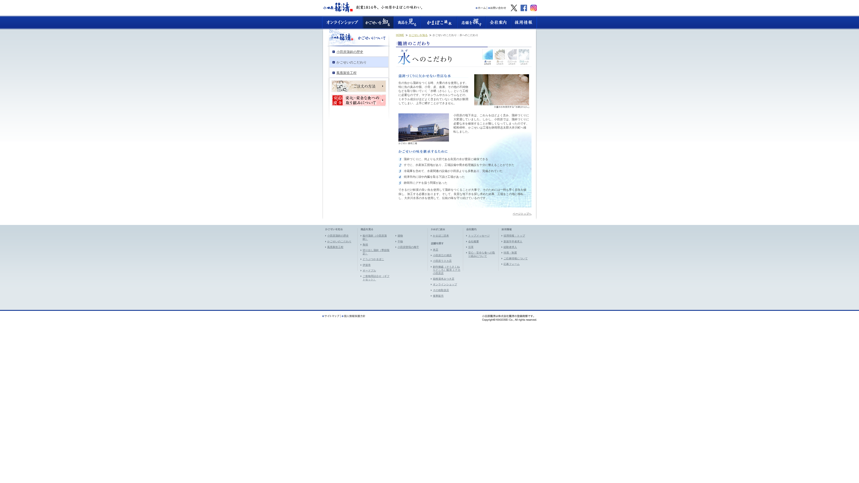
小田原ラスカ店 (442, 261)
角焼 (365, 244)
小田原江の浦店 (442, 255)
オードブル (369, 270)
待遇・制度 (510, 252)
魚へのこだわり (499, 57)
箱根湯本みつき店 (443, 278)
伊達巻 (367, 265)
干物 (400, 241)
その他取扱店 (441, 290)
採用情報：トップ (514, 235)
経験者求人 (510, 247)
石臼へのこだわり (511, 57)
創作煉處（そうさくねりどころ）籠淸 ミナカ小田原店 (446, 270)
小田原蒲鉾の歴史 (338, 235)
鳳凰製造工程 (335, 247)
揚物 (400, 235)
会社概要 (473, 241)
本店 (435, 249)
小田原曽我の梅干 (408, 247)
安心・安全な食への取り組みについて (481, 254)
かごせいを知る (418, 35)
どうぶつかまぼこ (373, 259)
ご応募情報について (516, 258)
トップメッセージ (479, 235)
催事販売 (438, 295)
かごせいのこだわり (339, 241)
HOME (400, 35)
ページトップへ (522, 213)
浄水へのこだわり (524, 57)
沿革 (471, 247)
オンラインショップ (445, 284)
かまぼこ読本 (441, 235)
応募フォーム (512, 264)
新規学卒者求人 (513, 241)
